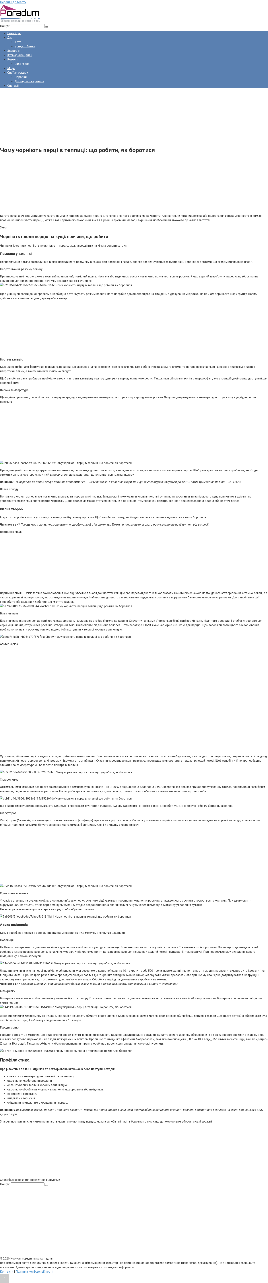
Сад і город (22, 64)
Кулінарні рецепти (19, 55)
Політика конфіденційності (34, 1271)
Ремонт (12, 59)
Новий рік (14, 33)
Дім (9, 37)
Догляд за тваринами (29, 81)
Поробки (21, 77)
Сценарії (13, 85)
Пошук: (5, 26)
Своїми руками (17, 72)
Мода (11, 68)
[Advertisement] (109, 116)
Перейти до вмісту (13, 2)
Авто (18, 42)
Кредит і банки (25, 46)
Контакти (6, 1271)
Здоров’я (13, 50)
